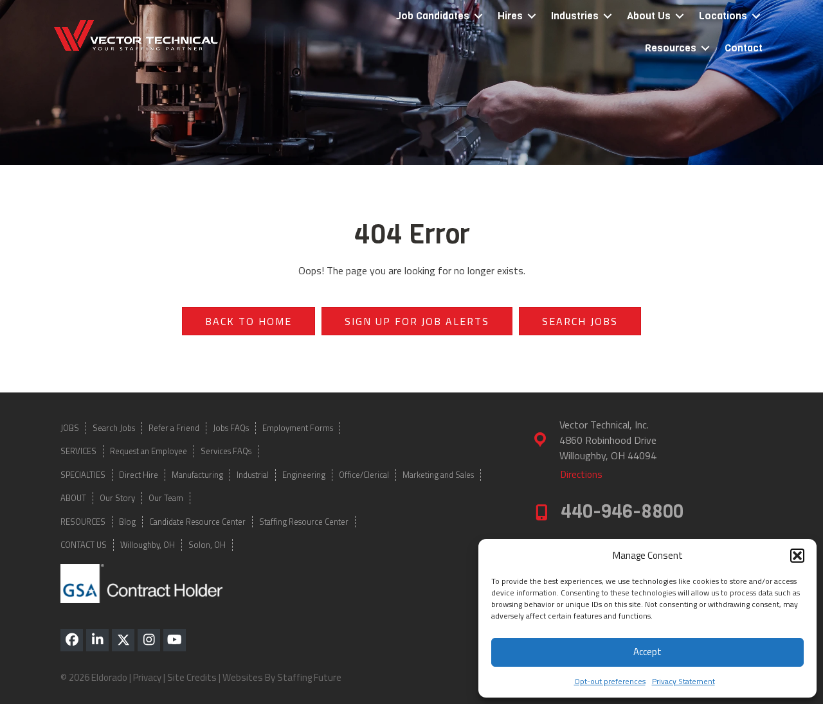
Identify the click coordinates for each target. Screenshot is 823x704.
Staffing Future (309, 677)
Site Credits (192, 677)
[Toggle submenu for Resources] (705, 48)
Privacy (147, 677)
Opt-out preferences (610, 681)
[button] (797, 555)
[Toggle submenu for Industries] (607, 16)
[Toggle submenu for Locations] (756, 16)
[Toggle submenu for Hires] (531, 16)
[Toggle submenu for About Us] (679, 16)
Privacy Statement (683, 681)
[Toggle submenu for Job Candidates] (478, 16)
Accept (647, 651)
